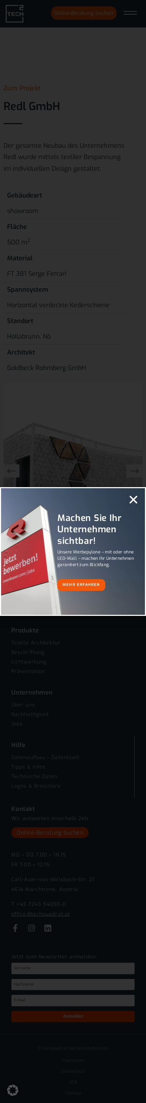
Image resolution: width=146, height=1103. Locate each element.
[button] (13, 1090)
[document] (73, 551)
